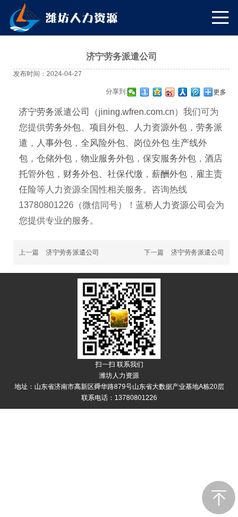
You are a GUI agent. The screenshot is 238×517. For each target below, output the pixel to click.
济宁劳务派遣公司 (54, 111)
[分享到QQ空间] (157, 92)
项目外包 (107, 127)
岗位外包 (153, 143)
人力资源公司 (179, 205)
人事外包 (54, 143)
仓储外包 (54, 158)
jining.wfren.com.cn (136, 111)
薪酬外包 (169, 174)
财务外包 (81, 174)
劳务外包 (63, 127)
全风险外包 (103, 143)
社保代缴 (125, 174)
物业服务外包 (107, 158)
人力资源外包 (160, 127)
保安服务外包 (169, 158)
